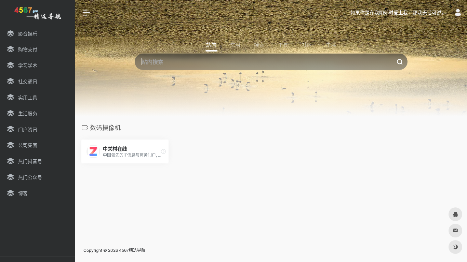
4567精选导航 (132, 250)
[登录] (458, 13)
